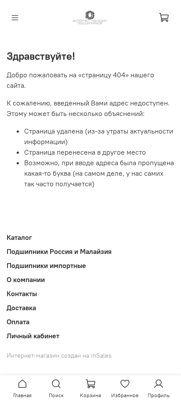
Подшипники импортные (46, 265)
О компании (26, 279)
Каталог (19, 237)
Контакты (22, 293)
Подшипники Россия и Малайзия (59, 251)
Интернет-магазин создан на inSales (59, 355)
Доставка (21, 307)
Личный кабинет (33, 335)
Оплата (18, 321)
